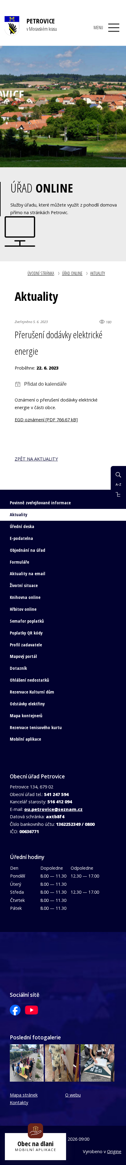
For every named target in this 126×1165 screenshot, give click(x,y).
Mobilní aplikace (25, 739)
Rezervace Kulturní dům (32, 692)
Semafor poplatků (27, 621)
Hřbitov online (23, 609)
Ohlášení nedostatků (29, 680)
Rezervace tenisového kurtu (36, 727)
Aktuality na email (27, 573)
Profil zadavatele (26, 645)
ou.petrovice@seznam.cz (53, 809)
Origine (114, 1151)
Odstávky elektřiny (27, 704)
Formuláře (19, 562)
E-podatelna (21, 538)
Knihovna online (25, 597)
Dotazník (18, 668)
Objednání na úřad (27, 550)
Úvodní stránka (41, 273)
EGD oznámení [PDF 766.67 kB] (46, 420)
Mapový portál (23, 656)
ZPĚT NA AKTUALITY (36, 459)
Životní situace (24, 585)
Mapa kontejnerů (26, 715)
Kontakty (19, 1102)
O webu (73, 1095)
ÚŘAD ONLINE (72, 273)
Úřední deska (22, 526)
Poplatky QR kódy (26, 633)
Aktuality (97, 273)
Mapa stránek (24, 1095)
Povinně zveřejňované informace (40, 503)
